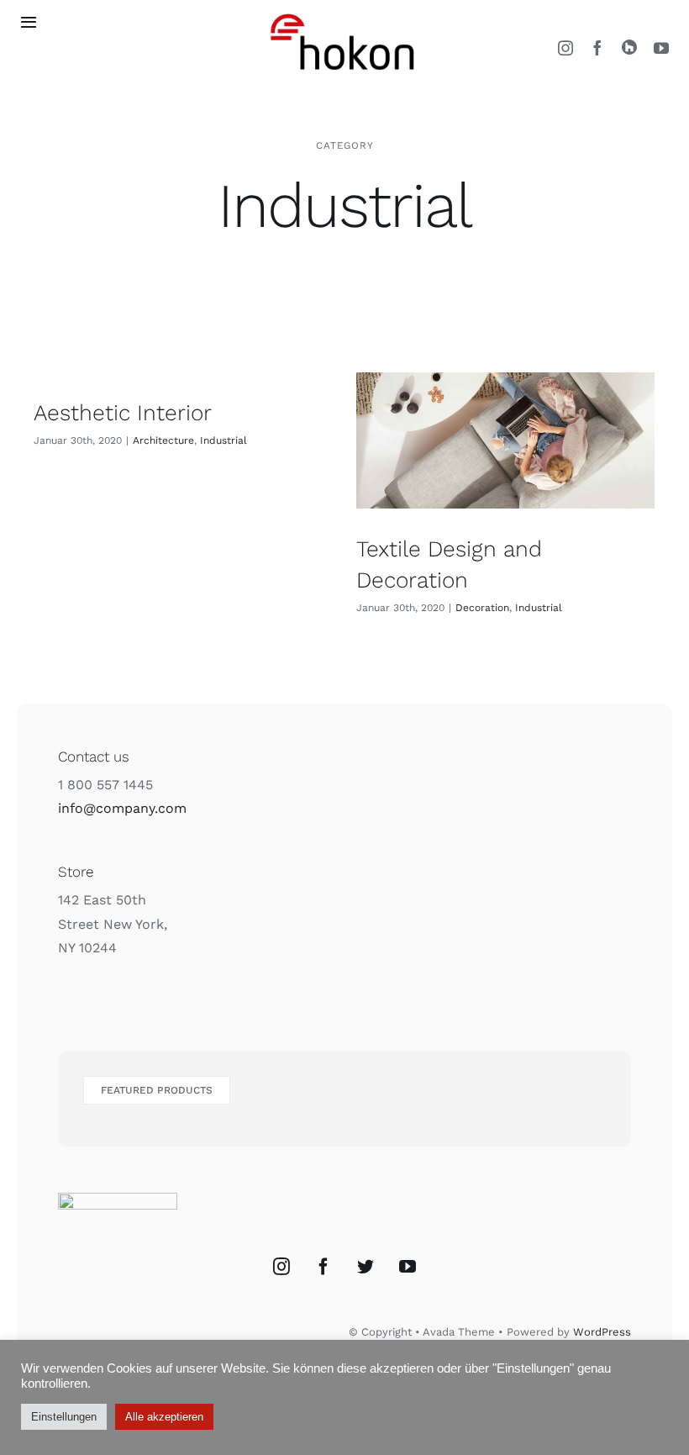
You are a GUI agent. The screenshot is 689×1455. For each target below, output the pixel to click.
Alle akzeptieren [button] (164, 1416)
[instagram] (565, 47)
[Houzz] (629, 47)
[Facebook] (323, 1267)
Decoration (482, 608)
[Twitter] (365, 1267)
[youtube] (661, 47)
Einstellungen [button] (64, 1416)
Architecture (163, 440)
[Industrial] (505, 440)
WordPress (602, 1332)
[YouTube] (407, 1267)
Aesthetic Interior (123, 412)
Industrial (223, 440)
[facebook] (597, 47)
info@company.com (122, 808)
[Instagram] (281, 1267)
